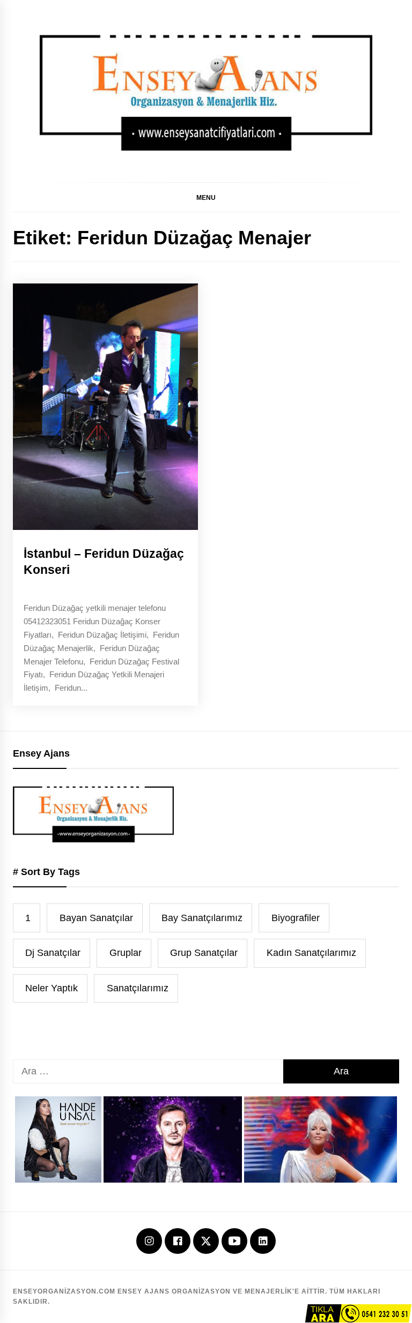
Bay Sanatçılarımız (201, 918)
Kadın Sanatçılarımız (311, 952)
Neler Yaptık (51, 988)
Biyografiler (295, 918)
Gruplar (125, 952)
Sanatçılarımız (137, 988)
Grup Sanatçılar (204, 952)
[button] (206, 197)
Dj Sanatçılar (52, 952)
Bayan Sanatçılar (96, 918)
